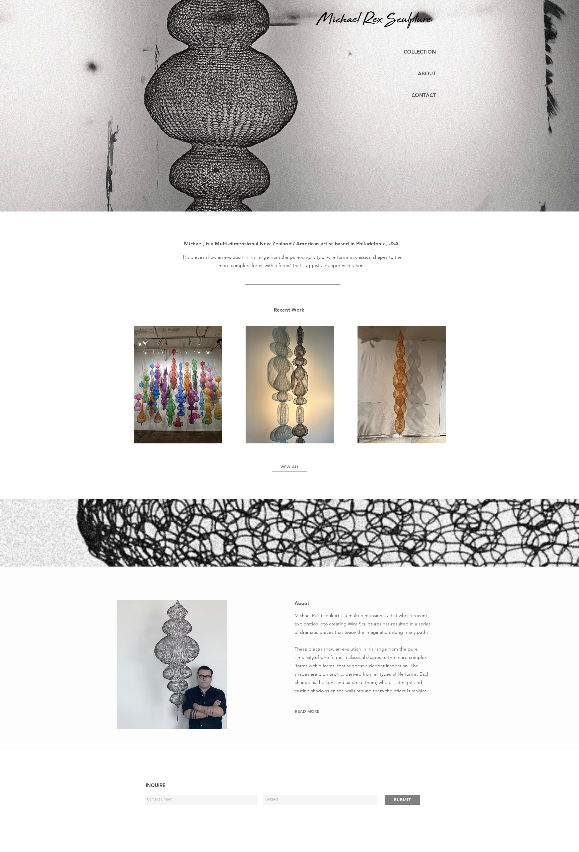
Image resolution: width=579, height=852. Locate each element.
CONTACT (423, 95)
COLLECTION (420, 52)
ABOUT (427, 73)
